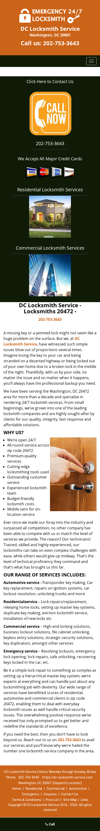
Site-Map (70, 800)
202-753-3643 (61, 43)
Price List (53, 800)
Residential (33, 788)
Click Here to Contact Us (50, 81)
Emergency (30, 794)
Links (84, 800)
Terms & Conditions (26, 800)
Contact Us (69, 794)
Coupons (50, 794)
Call (51, 824)
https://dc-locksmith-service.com (67, 777)
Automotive (78, 788)
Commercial (56, 788)
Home (16, 788)
